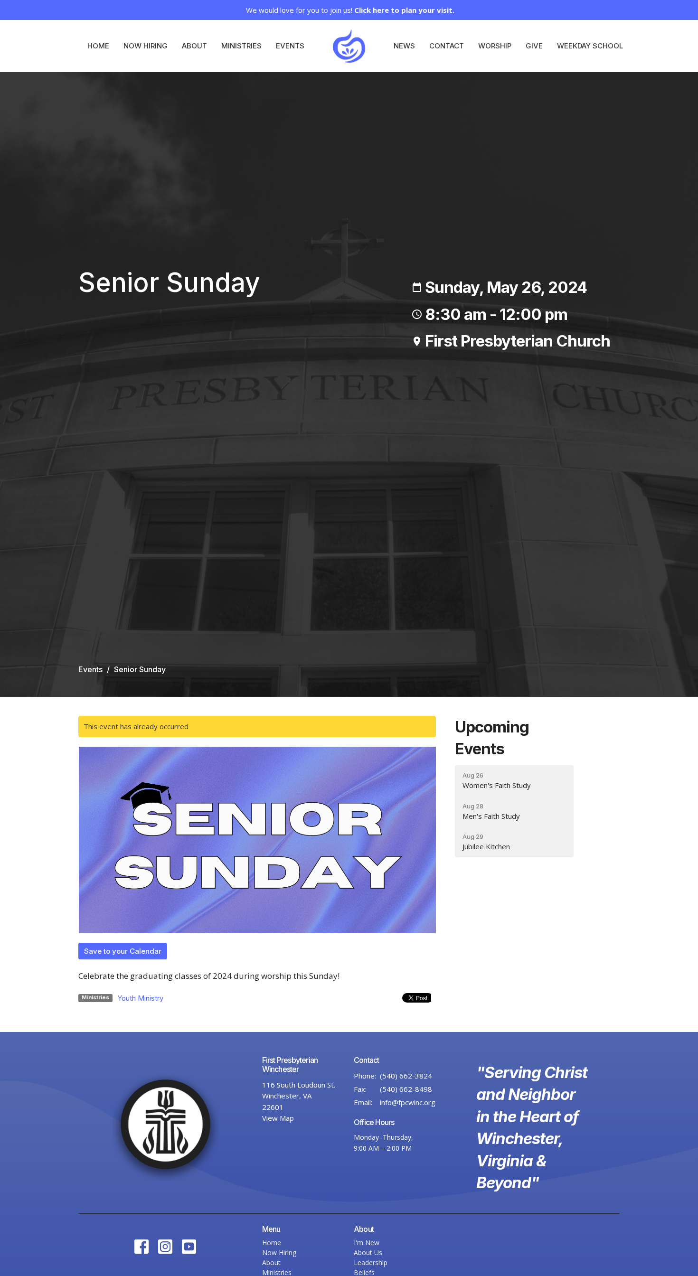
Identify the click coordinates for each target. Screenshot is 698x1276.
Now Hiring (145, 45)
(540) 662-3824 (406, 1075)
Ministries (241, 45)
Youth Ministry (140, 998)
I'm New (366, 1242)
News (404, 45)
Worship (494, 45)
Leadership (370, 1262)
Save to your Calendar (122, 951)
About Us (368, 1252)
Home (98, 45)
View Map (278, 1118)
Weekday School (590, 45)
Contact (446, 45)
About (194, 45)
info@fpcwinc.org (407, 1102)
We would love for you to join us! (350, 10)
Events (290, 45)
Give (534, 45)
